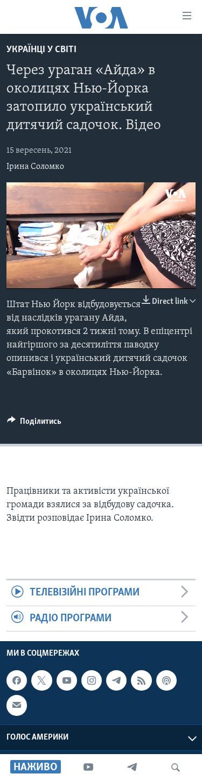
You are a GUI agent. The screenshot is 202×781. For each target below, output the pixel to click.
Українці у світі (41, 50)
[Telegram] (132, 767)
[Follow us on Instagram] (91, 680)
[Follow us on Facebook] (16, 680)
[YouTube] (88, 767)
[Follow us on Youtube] (67, 680)
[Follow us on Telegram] (116, 680)
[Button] (34, 424)
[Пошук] (175, 767)
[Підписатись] (16, 705)
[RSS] (141, 680)
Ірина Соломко (35, 166)
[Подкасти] (166, 680)
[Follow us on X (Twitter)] (41, 680)
